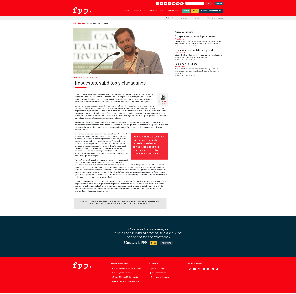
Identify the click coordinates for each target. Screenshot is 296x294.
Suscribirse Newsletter (211, 10)
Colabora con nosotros (215, 18)
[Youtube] (174, 3)
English (219, 3)
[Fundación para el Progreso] (82, 10)
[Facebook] (165, 3)
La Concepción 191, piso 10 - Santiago (127, 269)
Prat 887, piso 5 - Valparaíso (123, 273)
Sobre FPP (170, 18)
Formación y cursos (157, 10)
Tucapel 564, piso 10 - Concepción (125, 277)
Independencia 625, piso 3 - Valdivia (126, 281)
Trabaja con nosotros (159, 273)
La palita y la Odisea (198, 70)
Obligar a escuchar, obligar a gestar (198, 41)
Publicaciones (174, 10)
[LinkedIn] (161, 3)
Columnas (81, 23)
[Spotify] (157, 3)
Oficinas (184, 18)
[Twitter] (169, 3)
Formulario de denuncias (160, 277)
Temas (126, 10)
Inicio (75, 23)
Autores (197, 18)
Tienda (186, 10)
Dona (195, 10)
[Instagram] (178, 3)
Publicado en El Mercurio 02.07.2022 (85, 77)
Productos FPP (139, 10)
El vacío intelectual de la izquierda (198, 55)
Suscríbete (166, 243)
